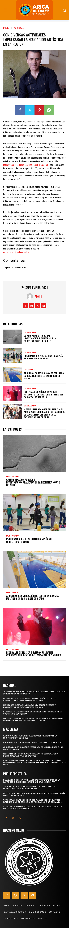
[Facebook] (20, 110)
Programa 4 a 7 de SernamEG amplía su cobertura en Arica (43, 357)
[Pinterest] (39, 110)
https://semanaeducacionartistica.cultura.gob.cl (25, 164)
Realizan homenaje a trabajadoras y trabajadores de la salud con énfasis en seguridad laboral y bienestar (31, 781)
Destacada (30, 332)
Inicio (6, 27)
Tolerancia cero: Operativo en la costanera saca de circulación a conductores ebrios (29, 788)
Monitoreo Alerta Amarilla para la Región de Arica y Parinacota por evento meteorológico (29, 699)
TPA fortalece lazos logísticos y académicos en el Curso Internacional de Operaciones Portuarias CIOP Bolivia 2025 (33, 801)
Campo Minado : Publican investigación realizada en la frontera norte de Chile (40, 338)
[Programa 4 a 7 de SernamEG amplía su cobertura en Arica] (12, 355)
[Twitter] (29, 110)
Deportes (29, 370)
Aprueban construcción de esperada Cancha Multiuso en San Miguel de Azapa (44, 375)
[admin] (31, 296)
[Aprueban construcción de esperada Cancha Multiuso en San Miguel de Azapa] (12, 374)
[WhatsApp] (49, 110)
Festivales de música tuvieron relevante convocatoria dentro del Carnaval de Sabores (43, 394)
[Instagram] (31, 305)
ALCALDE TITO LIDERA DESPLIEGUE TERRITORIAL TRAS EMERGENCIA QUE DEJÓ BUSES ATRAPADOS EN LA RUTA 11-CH (33, 720)
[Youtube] (43, 305)
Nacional (19, 27)
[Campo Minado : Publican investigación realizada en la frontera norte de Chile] (12, 337)
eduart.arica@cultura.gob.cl (16, 252)
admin (38, 296)
